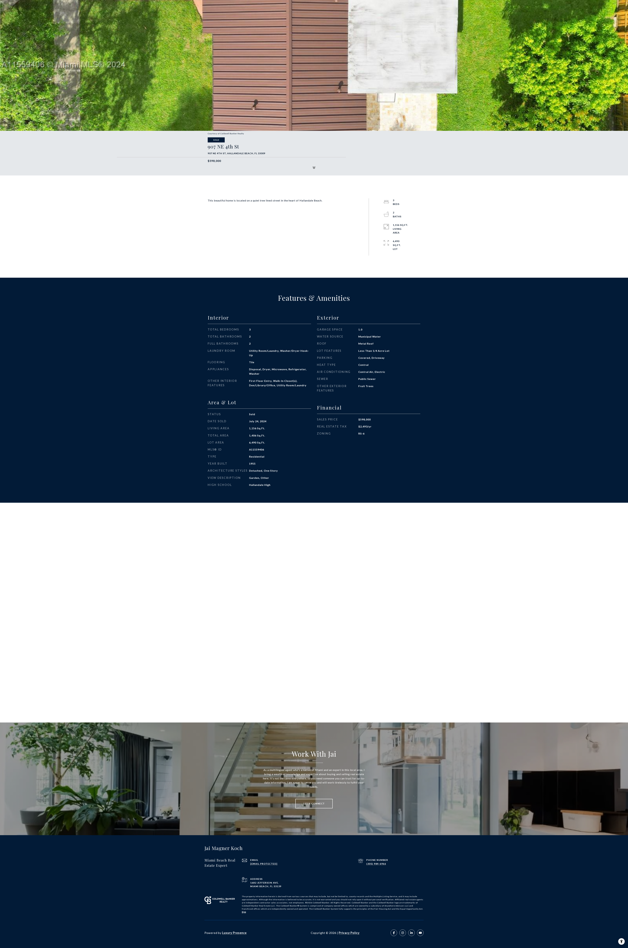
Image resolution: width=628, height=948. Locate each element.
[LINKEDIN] (411, 933)
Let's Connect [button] (314, 803)
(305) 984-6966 (376, 863)
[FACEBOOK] (394, 933)
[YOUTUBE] (420, 933)
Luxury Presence (234, 933)
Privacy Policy (349, 933)
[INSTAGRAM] (402, 933)
